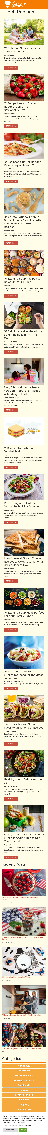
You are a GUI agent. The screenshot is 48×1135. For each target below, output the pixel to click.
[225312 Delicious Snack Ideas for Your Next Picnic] (24, 542)
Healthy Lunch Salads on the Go (23, 781)
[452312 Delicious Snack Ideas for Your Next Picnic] (24, 201)
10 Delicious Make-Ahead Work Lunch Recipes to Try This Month (24, 335)
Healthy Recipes (24, 1075)
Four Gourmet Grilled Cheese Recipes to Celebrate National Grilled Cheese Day (23, 562)
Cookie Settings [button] (10, 1130)
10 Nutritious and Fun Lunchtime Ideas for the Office (23, 673)
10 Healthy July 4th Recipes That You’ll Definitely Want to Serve (24, 938)
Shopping (24, 1104)
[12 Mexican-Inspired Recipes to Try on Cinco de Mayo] (24, 1035)
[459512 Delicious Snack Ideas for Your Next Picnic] (24, 87)
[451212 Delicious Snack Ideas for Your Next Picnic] (24, 263)
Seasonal (24, 1099)
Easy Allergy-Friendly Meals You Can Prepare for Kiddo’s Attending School (22, 391)
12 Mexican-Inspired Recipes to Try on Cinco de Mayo (22, 1049)
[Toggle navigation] (42, 4)
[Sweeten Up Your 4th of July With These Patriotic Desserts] (24, 882)
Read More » (11, 68)
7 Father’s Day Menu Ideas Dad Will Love (17, 977)
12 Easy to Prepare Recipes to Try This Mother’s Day (21, 1015)
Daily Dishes (24, 1070)
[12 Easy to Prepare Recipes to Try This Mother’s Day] (24, 999)
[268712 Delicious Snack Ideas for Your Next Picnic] (24, 487)
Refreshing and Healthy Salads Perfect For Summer (22, 505)
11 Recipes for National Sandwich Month (19, 450)
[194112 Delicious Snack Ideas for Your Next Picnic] (24, 599)
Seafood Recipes (24, 1095)
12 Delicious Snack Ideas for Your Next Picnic (22, 50)
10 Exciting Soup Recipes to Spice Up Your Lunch (22, 280)
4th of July (24, 1066)
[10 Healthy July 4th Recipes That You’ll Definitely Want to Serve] (24, 921)
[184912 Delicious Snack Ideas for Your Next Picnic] (24, 652)
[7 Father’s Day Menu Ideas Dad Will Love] (24, 961)
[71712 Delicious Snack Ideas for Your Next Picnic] (24, 708)
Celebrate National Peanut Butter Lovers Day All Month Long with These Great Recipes (22, 221)
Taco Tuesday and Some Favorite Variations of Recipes (23, 726)
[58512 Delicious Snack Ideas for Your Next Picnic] (24, 763)
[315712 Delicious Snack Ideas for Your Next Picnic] (24, 431)
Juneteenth (24, 1085)
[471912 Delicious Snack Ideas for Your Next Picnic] (24, 32)
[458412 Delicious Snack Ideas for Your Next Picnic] (24, 146)
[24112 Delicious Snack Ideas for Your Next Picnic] (24, 818)
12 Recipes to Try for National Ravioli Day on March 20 (23, 163)
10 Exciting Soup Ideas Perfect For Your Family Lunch (24, 614)
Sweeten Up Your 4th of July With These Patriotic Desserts (21, 898)
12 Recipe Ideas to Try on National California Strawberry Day (20, 107)
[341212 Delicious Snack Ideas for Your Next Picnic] (24, 371)
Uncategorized (24, 1109)
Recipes (24, 1090)
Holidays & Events (24, 1080)
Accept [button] (23, 1130)
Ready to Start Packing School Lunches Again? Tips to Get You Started (24, 838)
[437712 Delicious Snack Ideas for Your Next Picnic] (24, 315)
